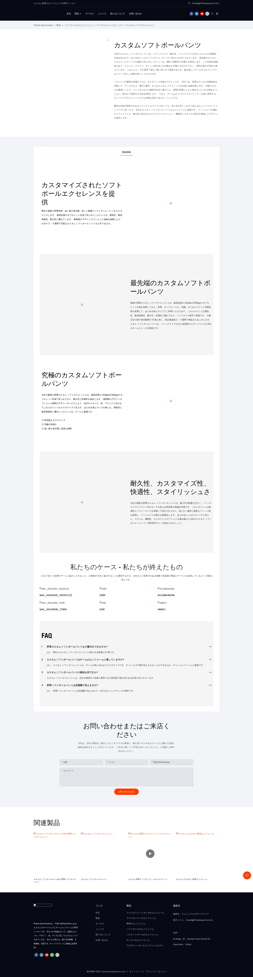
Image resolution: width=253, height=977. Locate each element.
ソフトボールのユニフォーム (77, 25)
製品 (58, 25)
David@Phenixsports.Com (205, 3)
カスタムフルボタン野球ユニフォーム (191, 879)
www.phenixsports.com (113, 971)
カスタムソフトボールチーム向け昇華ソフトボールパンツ (55, 880)
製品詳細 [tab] (126, 152)
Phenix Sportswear (43, 25)
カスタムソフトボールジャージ (94, 879)
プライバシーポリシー (155, 971)
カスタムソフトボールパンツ (140, 25)
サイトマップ (136, 971)
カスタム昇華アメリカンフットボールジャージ (147, 879)
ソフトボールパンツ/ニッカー (109, 25)
